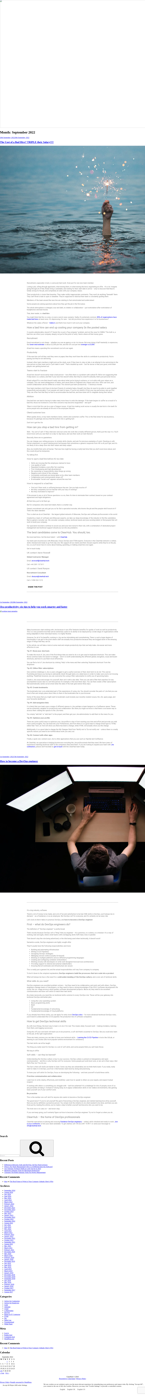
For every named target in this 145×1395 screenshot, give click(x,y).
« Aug (2, 1373)
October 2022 (8, 1219)
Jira (5, 1318)
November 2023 (9, 1210)
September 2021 (9, 1242)
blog (5, 1181)
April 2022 (8, 1231)
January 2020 (8, 1259)
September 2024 (9, 1190)
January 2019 (8, 1273)
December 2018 (9, 1275)
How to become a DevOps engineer (19, 761)
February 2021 (9, 1250)
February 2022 (9, 1234)
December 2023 (9, 1208)
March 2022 (8, 1233)
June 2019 (7, 1265)
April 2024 (8, 1200)
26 (1, 1371)
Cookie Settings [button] (22, 1385)
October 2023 (8, 1211)
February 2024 (9, 1204)
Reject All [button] (13, 1385)
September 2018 (9, 1279)
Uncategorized (9, 1322)
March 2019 (8, 1271)
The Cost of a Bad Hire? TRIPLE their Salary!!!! (27, 142)
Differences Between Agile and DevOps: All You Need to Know (26, 1165)
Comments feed (9, 1337)
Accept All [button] (6, 1385)
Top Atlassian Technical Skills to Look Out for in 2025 (22, 1169)
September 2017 (9, 1290)
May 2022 (7, 1229)
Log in (6, 1333)
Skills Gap (7, 1320)
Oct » (7, 1373)
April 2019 (8, 1269)
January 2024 (8, 1206)
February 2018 (9, 1284)
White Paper (8, 1324)
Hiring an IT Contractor (12, 1314)
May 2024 (7, 1198)
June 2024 (7, 1196)
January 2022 (8, 1236)
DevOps (7, 1312)
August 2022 (8, 1223)
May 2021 (7, 1246)
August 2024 (8, 1192)
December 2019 (9, 1261)
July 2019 (7, 1263)
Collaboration (8, 1311)
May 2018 (7, 1282)
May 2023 (7, 1213)
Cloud (6, 1309)
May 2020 (7, 1254)
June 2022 (7, 1227)
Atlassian (7, 1307)
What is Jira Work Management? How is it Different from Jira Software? (28, 1167)
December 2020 (9, 1252)
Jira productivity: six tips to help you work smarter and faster (33, 606)
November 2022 (9, 1217)
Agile (6, 1305)
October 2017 (8, 1288)
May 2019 (7, 1267)
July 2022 (7, 1225)
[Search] (37, 1148)
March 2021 (8, 1248)
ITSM (6, 1316)
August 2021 (8, 1244)
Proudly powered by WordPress (21, 1382)
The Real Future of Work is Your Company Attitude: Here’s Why (31, 1181)
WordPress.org (9, 1339)
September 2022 (9, 1221)
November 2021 (9, 1238)
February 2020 (9, 1257)
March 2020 (8, 1256)
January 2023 (8, 1215)
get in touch (58, 747)
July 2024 (7, 1194)
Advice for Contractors (12, 1301)
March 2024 (8, 1202)
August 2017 (8, 1292)
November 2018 (9, 1277)
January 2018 (8, 1286)
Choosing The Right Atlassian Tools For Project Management (25, 1172)
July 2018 (7, 1280)
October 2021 (8, 1240)
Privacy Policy (81, 1379)
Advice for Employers (11, 1303)
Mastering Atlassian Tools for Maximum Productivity (22, 1170)
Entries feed (8, 1335)
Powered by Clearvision (67, 1379)
